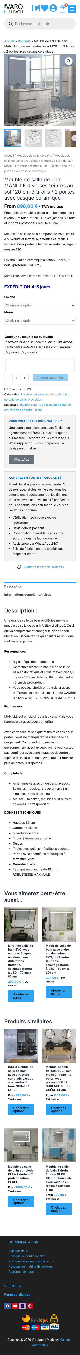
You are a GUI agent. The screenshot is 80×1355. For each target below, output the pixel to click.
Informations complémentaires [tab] (27, 595)
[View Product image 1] (12, 138)
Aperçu (21, 938)
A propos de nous (21, 1272)
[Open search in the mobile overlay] (40, 24)
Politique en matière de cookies (30, 1266)
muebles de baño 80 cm (26, 410)
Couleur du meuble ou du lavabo (29, 337)
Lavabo (9, 297)
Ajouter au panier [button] (21, 995)
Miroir (8, 312)
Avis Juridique (18, 1251)
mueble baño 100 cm (34, 404)
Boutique (24, 41)
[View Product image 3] (53, 138)
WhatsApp (21, 459)
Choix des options (20, 1109)
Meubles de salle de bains (34, 155)
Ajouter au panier (50, 378)
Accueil (9, 41)
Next (74, 138)
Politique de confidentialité (27, 1256)
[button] (69, 61)
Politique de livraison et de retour (31, 1261)
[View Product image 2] (33, 138)
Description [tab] (13, 586)
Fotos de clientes (17, 1295)
